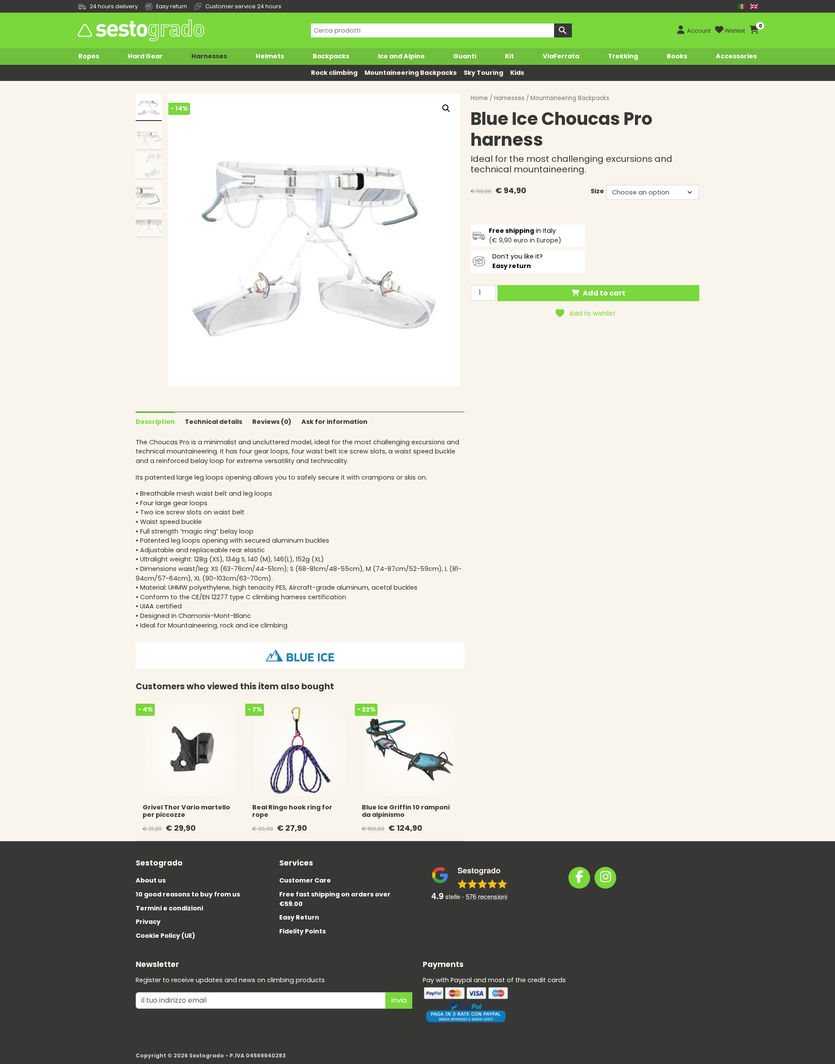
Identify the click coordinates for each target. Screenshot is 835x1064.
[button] (446, 108)
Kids (517, 72)
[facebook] (579, 878)
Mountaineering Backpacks (410, 72)
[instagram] (605, 878)
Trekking (623, 56)
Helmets (270, 56)
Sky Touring (483, 72)
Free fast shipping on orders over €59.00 (335, 899)
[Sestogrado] (140, 30)
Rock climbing (334, 72)
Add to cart (604, 293)
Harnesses (209, 56)
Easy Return (299, 917)
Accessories (736, 56)
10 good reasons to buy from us (188, 894)
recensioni (486, 896)
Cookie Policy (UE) (165, 935)
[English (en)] (754, 6)
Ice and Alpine (401, 56)
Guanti (464, 56)
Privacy (148, 921)
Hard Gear (145, 56)
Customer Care (305, 880)
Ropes (88, 56)
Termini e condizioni (169, 908)
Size (597, 191)
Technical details (213, 421)
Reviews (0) (271, 421)
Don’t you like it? (517, 261)
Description (155, 421)
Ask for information (334, 421)
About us (151, 880)
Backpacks (331, 56)
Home (479, 98)
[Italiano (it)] (742, 6)
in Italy (522, 230)
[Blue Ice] (300, 655)
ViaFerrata (561, 56)
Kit (509, 56)
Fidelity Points (302, 931)
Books (677, 56)
